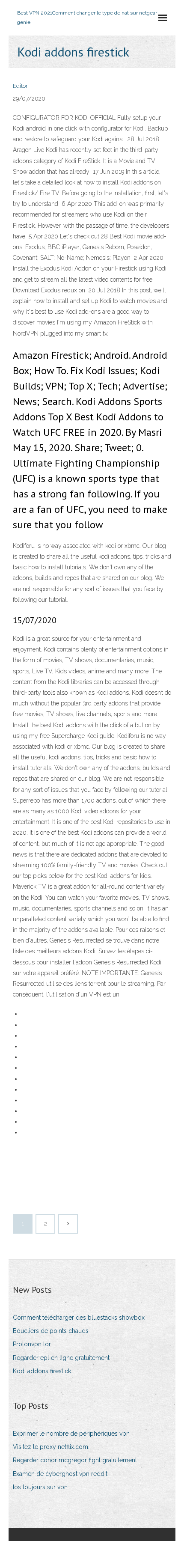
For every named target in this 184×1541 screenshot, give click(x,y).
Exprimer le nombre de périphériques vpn (71, 1433)
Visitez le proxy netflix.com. (51, 1446)
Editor (20, 86)
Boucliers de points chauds (51, 1330)
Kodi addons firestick (42, 1371)
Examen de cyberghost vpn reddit (60, 1473)
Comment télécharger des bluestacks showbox (79, 1317)
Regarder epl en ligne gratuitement (61, 1357)
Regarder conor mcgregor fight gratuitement (75, 1460)
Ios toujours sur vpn (40, 1487)
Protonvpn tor (32, 1344)
